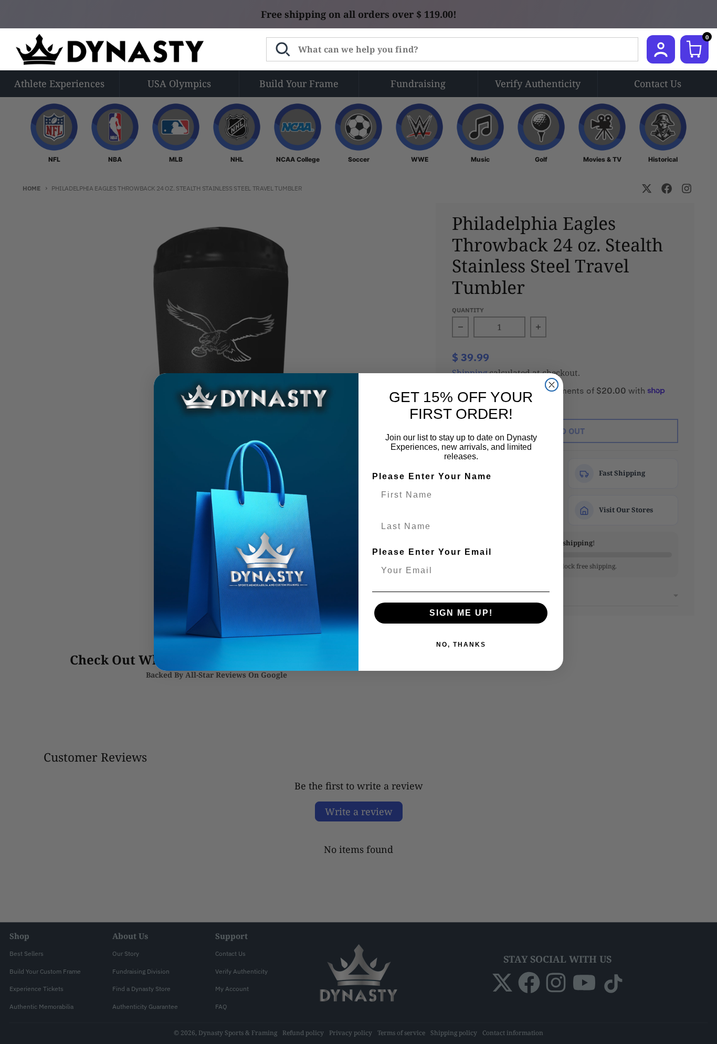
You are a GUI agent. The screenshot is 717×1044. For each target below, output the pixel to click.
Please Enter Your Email (432, 551)
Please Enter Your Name (432, 476)
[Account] (661, 49)
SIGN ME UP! (461, 612)
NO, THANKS (461, 644)
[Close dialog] (551, 384)
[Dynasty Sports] (123, 49)
